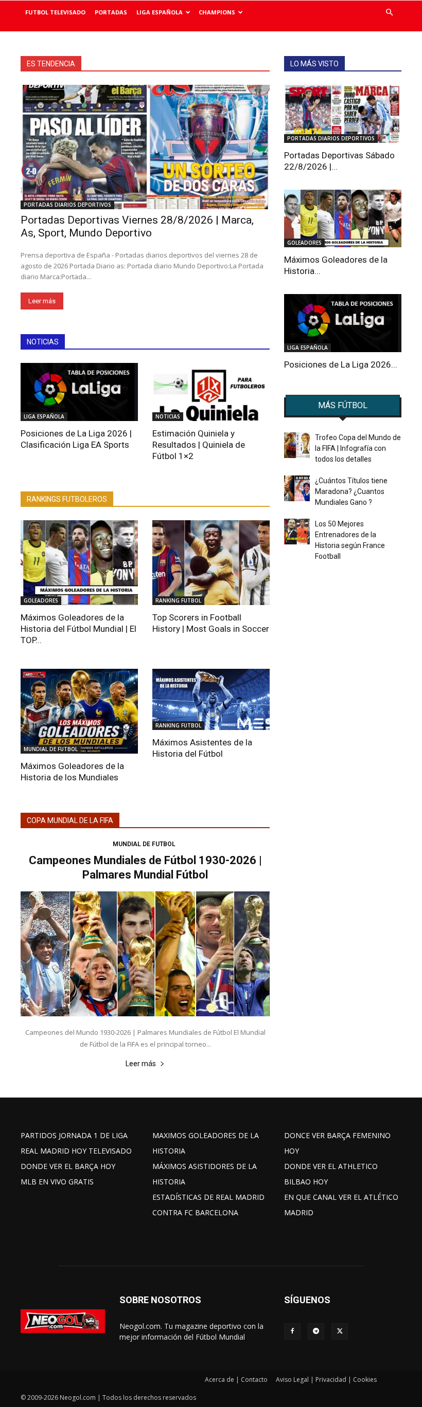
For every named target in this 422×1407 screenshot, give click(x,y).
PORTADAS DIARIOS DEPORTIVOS (67, 204)
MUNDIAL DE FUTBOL (51, 749)
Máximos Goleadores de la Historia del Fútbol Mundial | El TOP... (78, 628)
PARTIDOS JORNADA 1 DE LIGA (74, 1135)
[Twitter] (339, 1331)
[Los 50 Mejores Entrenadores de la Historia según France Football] (297, 531)
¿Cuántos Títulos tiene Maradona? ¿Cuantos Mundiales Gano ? (351, 491)
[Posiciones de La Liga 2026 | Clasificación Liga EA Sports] (79, 392)
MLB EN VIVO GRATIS (57, 1181)
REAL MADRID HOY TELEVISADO (76, 1151)
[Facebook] (292, 1331)
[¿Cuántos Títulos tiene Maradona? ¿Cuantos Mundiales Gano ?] (297, 488)
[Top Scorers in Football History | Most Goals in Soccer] (211, 562)
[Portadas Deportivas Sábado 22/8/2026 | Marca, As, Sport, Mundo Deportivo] (342, 114)
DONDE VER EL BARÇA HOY (68, 1166)
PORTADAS (111, 12)
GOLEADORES (41, 600)
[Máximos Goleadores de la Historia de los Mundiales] (79, 711)
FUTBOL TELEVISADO (55, 12)
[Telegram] (316, 1331)
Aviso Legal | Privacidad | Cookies (326, 1379)
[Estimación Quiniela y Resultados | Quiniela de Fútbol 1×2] (211, 392)
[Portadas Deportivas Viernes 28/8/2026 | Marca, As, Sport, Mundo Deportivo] (145, 147)
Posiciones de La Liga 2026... (340, 364)
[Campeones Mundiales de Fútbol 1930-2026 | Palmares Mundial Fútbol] (145, 953)
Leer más (42, 301)
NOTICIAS (167, 416)
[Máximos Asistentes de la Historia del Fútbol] (211, 699)
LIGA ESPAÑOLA (159, 12)
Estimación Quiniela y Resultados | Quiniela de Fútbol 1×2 (198, 444)
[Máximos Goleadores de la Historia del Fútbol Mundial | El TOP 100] (79, 562)
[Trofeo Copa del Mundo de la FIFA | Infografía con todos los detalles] (297, 445)
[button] (389, 12)
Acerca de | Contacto (236, 1379)
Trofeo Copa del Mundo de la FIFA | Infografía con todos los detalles (358, 448)
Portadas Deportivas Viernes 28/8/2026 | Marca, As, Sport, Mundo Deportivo (137, 226)
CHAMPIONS (217, 12)
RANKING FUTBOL (178, 600)
